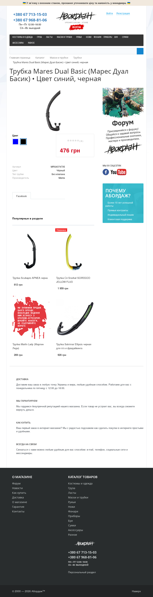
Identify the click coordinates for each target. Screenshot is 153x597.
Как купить (19, 492)
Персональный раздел (82, 572)
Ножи (71, 506)
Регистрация (123, 13)
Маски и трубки (78, 497)
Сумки (72, 525)
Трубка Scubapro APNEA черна (30, 278)
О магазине (19, 502)
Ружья (72, 502)
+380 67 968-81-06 (30, 20)
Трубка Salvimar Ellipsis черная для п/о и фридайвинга (73, 346)
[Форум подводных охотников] (123, 122)
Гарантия (18, 506)
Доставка (18, 497)
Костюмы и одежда (80, 483)
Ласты (72, 492)
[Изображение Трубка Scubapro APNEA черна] (31, 251)
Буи (70, 520)
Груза (71, 488)
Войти (109, 13)
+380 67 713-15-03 (30, 14)
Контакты (18, 511)
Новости (17, 488)
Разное (72, 534)
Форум (76, 27)
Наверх (136, 591)
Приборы (74, 516)
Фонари (73, 511)
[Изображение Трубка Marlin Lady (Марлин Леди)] (31, 318)
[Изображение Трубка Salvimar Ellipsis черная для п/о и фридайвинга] (75, 318)
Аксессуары (75, 530)
